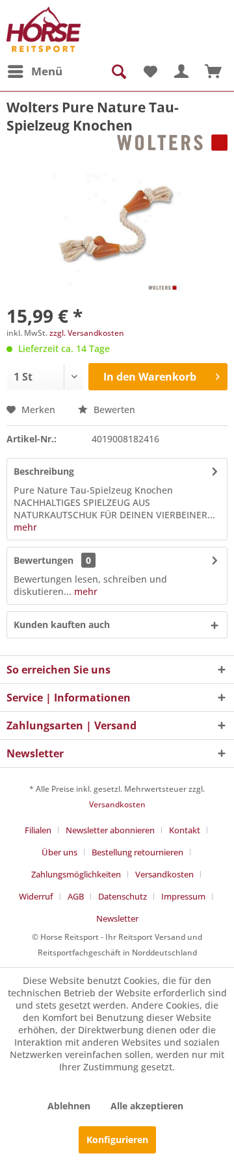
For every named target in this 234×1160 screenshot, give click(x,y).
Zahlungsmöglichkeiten (76, 874)
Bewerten (113, 409)
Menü (46, 71)
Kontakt (184, 830)
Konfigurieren (117, 1139)
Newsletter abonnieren (110, 830)
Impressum (183, 896)
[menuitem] (34, 71)
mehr (25, 527)
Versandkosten (117, 804)
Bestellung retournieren (137, 852)
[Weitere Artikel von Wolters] (172, 145)
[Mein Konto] (181, 71)
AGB (76, 896)
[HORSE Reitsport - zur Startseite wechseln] (43, 29)
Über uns (59, 852)
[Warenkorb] (213, 71)
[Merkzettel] (149, 71)
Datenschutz (122, 896)
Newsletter (117, 918)
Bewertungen (43, 560)
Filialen (38, 830)
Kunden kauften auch (62, 624)
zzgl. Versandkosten (86, 332)
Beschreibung (44, 471)
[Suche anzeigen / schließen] (118, 71)
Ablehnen (68, 1106)
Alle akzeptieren (146, 1106)
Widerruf (36, 896)
